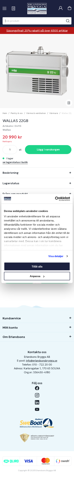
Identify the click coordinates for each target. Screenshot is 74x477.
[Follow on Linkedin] (37, 402)
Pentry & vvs (17, 113)
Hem (5, 113)
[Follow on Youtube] (37, 409)
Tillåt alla (37, 266)
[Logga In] (60, 8)
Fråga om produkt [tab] (15, 193)
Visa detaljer (55, 256)
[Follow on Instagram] (37, 395)
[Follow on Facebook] (37, 388)
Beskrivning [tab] (11, 172)
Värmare (53, 113)
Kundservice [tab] (12, 318)
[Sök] (67, 20)
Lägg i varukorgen (48, 149)
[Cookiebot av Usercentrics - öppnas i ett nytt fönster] (55, 199)
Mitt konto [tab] (10, 327)
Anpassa (35, 276)
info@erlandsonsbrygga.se (41, 360)
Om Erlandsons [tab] (14, 337)
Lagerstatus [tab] (11, 183)
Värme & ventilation (36, 113)
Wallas (7, 129)
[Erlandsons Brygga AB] (36, 8)
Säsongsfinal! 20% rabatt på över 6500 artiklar (37, 30)
